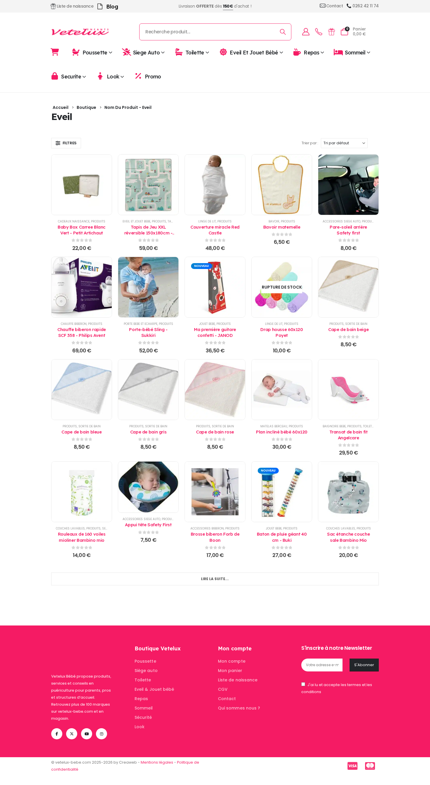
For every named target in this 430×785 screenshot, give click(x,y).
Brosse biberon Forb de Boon (215, 537)
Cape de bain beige (348, 329)
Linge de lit (207, 221)
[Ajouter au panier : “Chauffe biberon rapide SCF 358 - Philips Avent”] (81, 287)
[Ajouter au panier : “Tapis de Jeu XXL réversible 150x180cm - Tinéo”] (148, 185)
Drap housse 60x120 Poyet (281, 332)
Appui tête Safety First (148, 524)
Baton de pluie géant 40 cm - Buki (282, 537)
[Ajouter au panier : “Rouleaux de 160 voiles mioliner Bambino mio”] (81, 492)
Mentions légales (157, 762)
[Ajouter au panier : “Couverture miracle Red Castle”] (215, 185)
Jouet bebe (207, 324)
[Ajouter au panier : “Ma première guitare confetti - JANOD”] (215, 287)
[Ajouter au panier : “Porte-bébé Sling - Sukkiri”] (148, 287)
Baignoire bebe (334, 426)
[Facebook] (56, 733)
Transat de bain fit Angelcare (348, 435)
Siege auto (146, 52)
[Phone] (318, 32)
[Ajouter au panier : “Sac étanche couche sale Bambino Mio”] (348, 492)
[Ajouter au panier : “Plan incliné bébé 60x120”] (282, 389)
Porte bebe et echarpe (140, 324)
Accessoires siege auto (341, 221)
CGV (223, 689)
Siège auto (146, 670)
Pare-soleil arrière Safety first (348, 230)
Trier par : (310, 143)
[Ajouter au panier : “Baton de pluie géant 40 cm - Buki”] (282, 492)
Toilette (194, 52)
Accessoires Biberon (207, 528)
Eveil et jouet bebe (136, 221)
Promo (153, 76)
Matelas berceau (273, 426)
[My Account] (305, 31)
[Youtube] (86, 733)
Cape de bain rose (215, 432)
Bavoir (274, 221)
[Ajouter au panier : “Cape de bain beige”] (348, 287)
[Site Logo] (80, 31)
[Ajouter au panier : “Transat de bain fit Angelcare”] (348, 389)
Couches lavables (70, 528)
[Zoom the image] (88, 648)
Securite (71, 76)
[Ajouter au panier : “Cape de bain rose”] (215, 389)
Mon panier (230, 670)
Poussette (94, 52)
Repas (311, 52)
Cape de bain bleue (81, 432)
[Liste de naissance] (331, 31)
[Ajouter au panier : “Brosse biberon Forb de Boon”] (215, 492)
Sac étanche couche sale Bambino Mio (348, 537)
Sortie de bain (356, 324)
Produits (98, 221)
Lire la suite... (215, 578)
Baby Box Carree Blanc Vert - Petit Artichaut (82, 230)
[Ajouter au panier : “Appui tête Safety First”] (148, 487)
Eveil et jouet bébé (254, 52)
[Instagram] (101, 733)
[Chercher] (283, 32)
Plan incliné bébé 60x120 (281, 432)
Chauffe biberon (74, 324)
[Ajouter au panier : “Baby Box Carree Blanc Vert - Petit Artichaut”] (81, 185)
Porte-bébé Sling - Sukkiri (148, 332)
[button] (66, 143)
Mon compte (231, 661)
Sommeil (355, 52)
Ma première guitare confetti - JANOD (215, 332)
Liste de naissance (237, 680)
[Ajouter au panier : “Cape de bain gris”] (148, 389)
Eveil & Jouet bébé (154, 689)
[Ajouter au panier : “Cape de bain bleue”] (81, 389)
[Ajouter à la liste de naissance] (67, 184)
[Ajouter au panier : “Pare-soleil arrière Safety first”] (348, 185)
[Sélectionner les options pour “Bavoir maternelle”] (282, 185)
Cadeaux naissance (74, 221)
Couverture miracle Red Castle (215, 230)
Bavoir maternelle (281, 227)
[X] (71, 733)
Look (113, 76)
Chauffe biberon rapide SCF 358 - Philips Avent (81, 332)
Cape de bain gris (148, 432)
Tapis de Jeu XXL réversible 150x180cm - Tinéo (148, 233)
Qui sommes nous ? (239, 708)
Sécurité (143, 717)
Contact (227, 699)
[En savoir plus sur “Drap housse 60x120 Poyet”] (282, 287)
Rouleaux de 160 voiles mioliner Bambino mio (82, 537)
